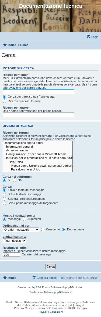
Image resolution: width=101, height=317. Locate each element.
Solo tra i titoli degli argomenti (26, 198)
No (19, 179)
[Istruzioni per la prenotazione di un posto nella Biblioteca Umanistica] (37, 158)
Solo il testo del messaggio (24, 194)
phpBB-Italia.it (63, 292)
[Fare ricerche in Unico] (37, 170)
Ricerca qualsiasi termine (24, 101)
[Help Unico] (37, 162)
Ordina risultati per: (16, 225)
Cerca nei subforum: (17, 176)
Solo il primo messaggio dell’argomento (32, 203)
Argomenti (34, 218)
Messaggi (13, 218)
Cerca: (7, 186)
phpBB (35, 287)
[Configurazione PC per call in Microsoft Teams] (37, 154)
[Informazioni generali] (37, 147)
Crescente (52, 229)
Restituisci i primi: (16, 247)
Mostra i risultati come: (19, 215)
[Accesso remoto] (37, 150)
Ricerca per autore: (16, 107)
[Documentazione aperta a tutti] (37, 143)
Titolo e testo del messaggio (25, 189)
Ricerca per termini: (16, 74)
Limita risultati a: (15, 236)
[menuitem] (92, 37)
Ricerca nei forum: (16, 132)
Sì (9, 179)
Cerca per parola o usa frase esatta (30, 96)
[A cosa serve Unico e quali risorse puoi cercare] (37, 166)
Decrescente (75, 229)
